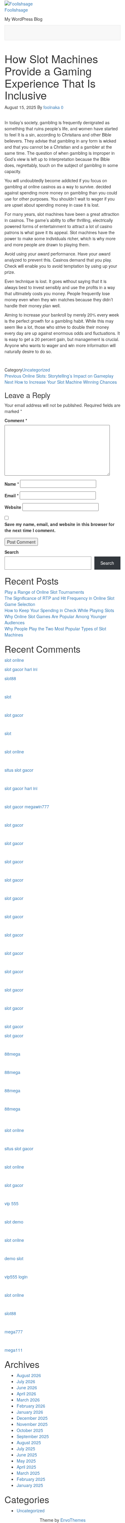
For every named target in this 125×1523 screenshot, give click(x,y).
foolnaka (52, 107)
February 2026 (31, 1406)
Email (12, 495)
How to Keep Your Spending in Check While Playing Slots (59, 610)
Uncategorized (36, 370)
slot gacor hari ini (21, 669)
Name (12, 484)
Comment (16, 420)
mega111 (14, 1350)
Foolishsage (16, 10)
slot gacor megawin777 (27, 806)
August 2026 (29, 1375)
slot (8, 697)
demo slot (14, 1258)
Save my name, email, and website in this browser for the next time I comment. (59, 527)
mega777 (14, 1332)
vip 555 (12, 1203)
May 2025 (26, 1461)
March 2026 (28, 1400)
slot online (14, 660)
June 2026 (27, 1387)
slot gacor (14, 715)
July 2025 (26, 1448)
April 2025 (26, 1467)
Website (13, 507)
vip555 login (16, 1277)
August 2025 (29, 1442)
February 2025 (31, 1479)
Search (12, 552)
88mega (12, 1054)
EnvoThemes (73, 1520)
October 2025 (30, 1430)
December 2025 (32, 1418)
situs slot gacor (19, 770)
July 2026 (26, 1381)
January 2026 (30, 1412)
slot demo (14, 1222)
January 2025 (30, 1485)
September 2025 (33, 1436)
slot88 (10, 678)
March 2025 (28, 1473)
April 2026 (26, 1394)
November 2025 (32, 1424)
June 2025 (27, 1455)
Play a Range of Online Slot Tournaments (44, 592)
